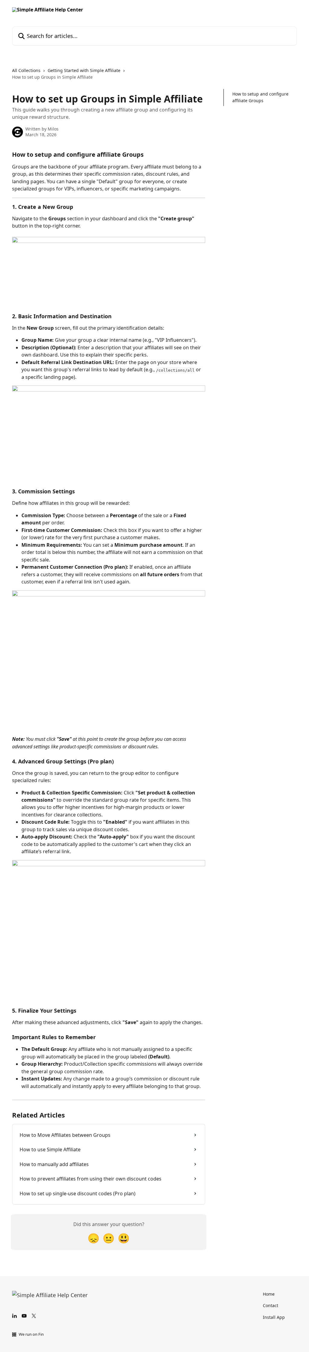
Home (269, 1294)
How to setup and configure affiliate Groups (260, 97)
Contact (270, 1305)
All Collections (26, 70)
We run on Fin (31, 1334)
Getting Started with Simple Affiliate (84, 70)
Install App (274, 1317)
